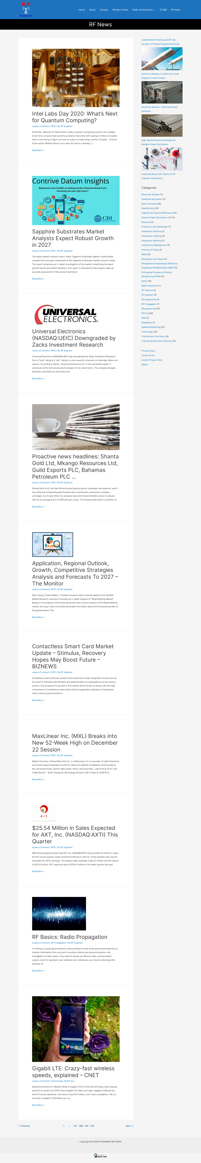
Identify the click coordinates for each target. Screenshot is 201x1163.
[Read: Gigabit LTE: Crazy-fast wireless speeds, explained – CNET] (76, 1029)
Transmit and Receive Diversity (157, 341)
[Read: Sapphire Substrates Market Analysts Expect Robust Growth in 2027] (76, 200)
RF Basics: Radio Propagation (69, 937)
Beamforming (148, 208)
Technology (57, 1081)
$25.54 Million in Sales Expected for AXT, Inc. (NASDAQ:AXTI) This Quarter (75, 835)
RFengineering (149, 308)
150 (92, 1126)
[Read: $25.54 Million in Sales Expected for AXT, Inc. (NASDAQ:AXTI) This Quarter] (44, 813)
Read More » (38, 150)
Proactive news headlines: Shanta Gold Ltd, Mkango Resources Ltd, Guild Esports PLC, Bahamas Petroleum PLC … (75, 466)
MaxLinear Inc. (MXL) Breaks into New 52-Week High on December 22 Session (75, 743)
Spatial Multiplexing (151, 327)
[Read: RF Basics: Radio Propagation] (59, 913)
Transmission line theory (153, 336)
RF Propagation (58, 942)
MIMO (144, 254)
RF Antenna (147, 290)
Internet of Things (150, 249)
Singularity (147, 322)
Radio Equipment (150, 285)
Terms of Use (148, 355)
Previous (24, 1126)
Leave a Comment (40, 126)
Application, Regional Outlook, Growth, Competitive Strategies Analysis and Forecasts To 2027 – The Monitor (75, 573)
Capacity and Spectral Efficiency (157, 213)
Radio (144, 281)
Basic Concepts (149, 203)
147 (75, 1126)
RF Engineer (147, 295)
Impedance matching (152, 231)
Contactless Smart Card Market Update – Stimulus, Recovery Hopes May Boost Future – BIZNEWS (73, 656)
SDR (144, 318)
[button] (154, 10)
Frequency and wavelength (155, 226)
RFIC (53, 126)
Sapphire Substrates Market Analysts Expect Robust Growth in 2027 (73, 238)
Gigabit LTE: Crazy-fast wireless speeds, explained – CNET (73, 1071)
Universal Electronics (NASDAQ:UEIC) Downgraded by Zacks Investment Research (74, 338)
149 (86, 1126)
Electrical (146, 222)
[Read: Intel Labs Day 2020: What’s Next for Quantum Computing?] (76, 77)
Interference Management (154, 245)
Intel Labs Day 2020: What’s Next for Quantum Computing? (75, 117)
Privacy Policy (148, 351)
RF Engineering (149, 299)
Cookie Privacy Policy (152, 360)
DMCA (145, 364)
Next (129, 1126)
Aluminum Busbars (151, 194)
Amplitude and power (152, 199)
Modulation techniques (153, 259)
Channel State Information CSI (156, 217)
